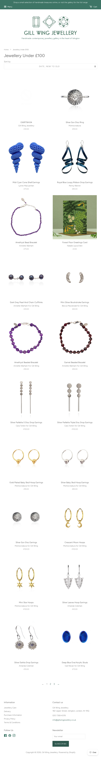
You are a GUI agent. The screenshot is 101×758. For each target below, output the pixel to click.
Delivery (7, 711)
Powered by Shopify (67, 752)
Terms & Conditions (12, 722)
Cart (95, 7)
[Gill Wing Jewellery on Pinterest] (9, 736)
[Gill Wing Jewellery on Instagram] (13, 736)
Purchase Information (13, 715)
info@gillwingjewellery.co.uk (64, 720)
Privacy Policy (9, 719)
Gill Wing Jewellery (50, 752)
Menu (9, 7)
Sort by (7, 61)
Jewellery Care (10, 708)
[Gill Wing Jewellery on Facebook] (5, 736)
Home (6, 50)
